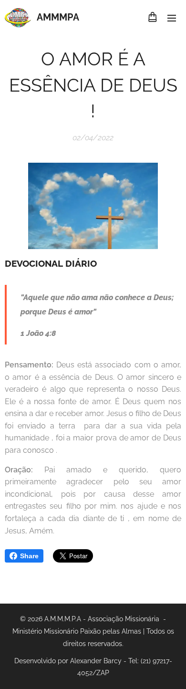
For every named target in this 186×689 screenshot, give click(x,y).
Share (29, 556)
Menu (171, 17)
